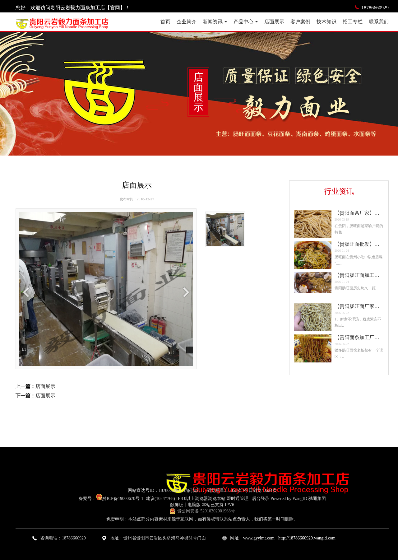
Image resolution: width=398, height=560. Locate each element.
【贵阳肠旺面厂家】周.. (359, 337)
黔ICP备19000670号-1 (123, 498)
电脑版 (194, 504)
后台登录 (260, 498)
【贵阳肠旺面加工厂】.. (359, 244)
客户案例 (300, 21)
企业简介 (187, 21)
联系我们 (379, 21)
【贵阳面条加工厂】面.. (359, 306)
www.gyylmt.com (259, 538)
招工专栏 (353, 21)
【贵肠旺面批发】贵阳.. (359, 213)
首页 (165, 21)
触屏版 (176, 504)
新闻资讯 (213, 21)
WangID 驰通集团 (309, 498)
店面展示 (274, 21)
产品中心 (243, 21)
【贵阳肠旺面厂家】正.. (359, 275)
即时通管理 (237, 498)
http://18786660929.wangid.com (307, 538)
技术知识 (326, 21)
